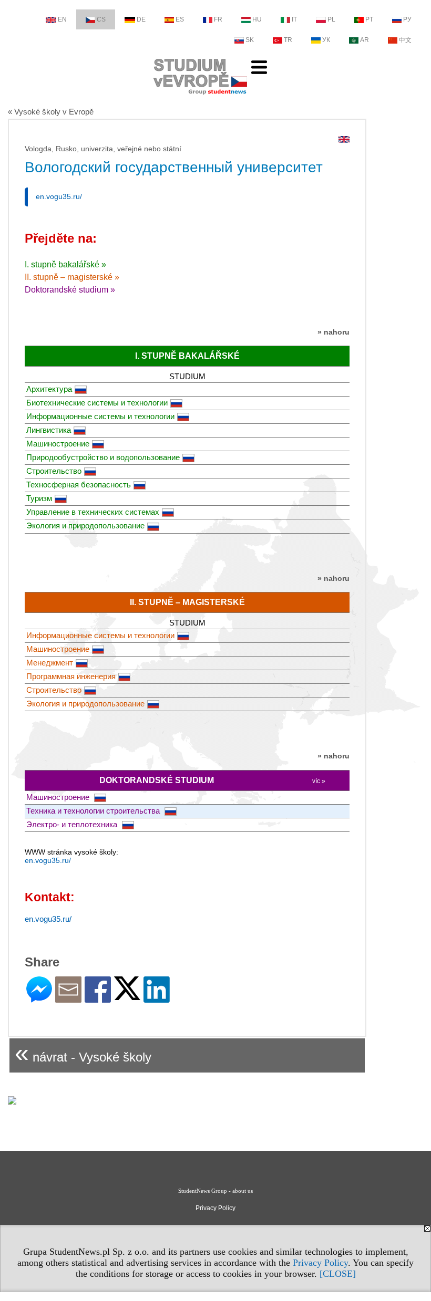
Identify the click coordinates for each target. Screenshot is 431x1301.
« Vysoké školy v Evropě (51, 111)
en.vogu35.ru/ (59, 196)
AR (364, 40)
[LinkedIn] (156, 998)
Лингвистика (48, 429)
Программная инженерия (71, 676)
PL (331, 19)
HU (257, 19)
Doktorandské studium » (70, 289)
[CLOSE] (338, 1273)
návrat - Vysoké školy (83, 1053)
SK (249, 40)
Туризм (39, 498)
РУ (407, 19)
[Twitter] (127, 995)
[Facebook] (98, 998)
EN (62, 19)
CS (101, 19)
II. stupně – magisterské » (72, 277)
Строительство (53, 470)
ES (180, 19)
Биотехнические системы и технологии (97, 402)
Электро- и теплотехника (72, 824)
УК (326, 40)
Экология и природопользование (85, 525)
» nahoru (333, 332)
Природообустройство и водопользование (103, 457)
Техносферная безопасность (78, 484)
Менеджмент (49, 662)
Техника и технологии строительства (94, 810)
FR (218, 19)
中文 (405, 40)
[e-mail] (68, 998)
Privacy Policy (320, 1262)
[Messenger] (39, 998)
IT (294, 19)
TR (288, 40)
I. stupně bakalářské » (65, 264)
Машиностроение (57, 443)
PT (369, 19)
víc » (318, 781)
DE (141, 19)
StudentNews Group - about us (215, 1191)
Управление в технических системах (92, 511)
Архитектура (49, 388)
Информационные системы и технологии (100, 416)
